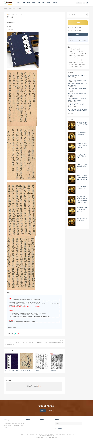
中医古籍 (73, 49)
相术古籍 (82, 62)
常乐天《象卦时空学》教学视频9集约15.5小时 (77, 94)
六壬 (74, 51)
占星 (85, 53)
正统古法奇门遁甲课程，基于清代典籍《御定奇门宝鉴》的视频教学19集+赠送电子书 (77, 111)
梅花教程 (70, 62)
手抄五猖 (37, 370)
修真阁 (33, 2)
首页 (18, 2)
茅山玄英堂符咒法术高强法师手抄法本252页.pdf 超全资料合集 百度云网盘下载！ (19, 343)
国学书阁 (10, 8)
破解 (69, 64)
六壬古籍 (78, 51)
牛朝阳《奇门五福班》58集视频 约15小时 (77, 105)
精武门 (76, 64)
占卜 (77, 53)
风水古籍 (76, 66)
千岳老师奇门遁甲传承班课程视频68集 (77, 80)
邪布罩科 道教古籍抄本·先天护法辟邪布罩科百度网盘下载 (50, 342)
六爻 (69, 53)
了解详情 (50, 410)
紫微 (80, 64)
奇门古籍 (78, 55)
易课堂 (43, 2)
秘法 (8, 292)
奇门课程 (82, 55)
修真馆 (78, 49)
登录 (39, 386)
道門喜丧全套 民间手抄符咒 (11, 370)
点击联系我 (54, 2)
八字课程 (70, 51)
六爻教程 (73, 53)
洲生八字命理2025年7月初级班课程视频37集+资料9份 (82, 209)
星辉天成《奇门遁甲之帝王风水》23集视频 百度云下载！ (77, 84)
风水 (69, 66)
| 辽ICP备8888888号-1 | (53, 437)
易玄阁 (28, 2)
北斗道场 (14, 327)
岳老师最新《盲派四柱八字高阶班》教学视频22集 (77, 76)
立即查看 (42, 410)
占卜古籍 (81, 53)
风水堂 (81, 66)
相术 (79, 62)
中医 (69, 49)
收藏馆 (48, 2)
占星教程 (70, 55)
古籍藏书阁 (59, 428)
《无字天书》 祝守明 (25, 370)
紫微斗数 (83, 64)
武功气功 (75, 62)
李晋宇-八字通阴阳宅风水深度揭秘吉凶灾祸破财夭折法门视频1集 (77, 99)
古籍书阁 (45, 437)
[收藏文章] (12, 334)
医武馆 (38, 2)
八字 (81, 49)
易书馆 (23, 2)
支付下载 (78, 34)
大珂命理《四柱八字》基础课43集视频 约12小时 (77, 89)
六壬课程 (82, 51)
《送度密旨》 (53, 370)
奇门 (74, 55)
